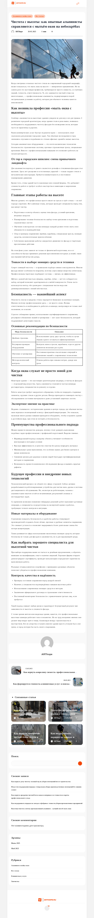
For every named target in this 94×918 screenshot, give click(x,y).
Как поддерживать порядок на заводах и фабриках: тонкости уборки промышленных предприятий (46, 803)
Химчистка (15, 881)
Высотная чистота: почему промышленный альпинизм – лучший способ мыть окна (41, 809)
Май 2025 (15, 848)
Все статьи (40, 16)
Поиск (15, 756)
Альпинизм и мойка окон (22, 16)
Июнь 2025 (15, 843)
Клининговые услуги (18, 876)
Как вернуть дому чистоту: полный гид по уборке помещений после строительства (41, 781)
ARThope (19, 31)
